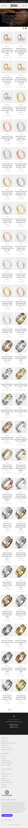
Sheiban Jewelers (5, 740)
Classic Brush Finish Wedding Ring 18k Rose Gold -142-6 (7, 138)
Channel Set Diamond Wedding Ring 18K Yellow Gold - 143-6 (7, 193)
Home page (3, 784)
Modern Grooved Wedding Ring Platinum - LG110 (7, 583)
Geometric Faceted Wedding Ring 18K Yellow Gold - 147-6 (7, 303)
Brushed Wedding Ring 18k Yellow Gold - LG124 (21, 385)
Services (3, 771)
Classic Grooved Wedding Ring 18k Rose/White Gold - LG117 (7, 555)
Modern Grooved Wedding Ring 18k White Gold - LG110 (21, 613)
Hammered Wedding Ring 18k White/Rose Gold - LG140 (7, 358)
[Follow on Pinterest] (13, 820)
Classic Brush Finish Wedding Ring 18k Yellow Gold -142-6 (20, 108)
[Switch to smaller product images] (26, 28)
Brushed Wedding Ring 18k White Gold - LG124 (21, 410)
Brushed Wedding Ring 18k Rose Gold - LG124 (7, 438)
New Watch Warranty (5, 780)
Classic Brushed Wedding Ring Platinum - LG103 (7, 697)
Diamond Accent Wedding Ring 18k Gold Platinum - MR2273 (20, 439)
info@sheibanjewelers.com (6, 749)
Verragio (7, 46)
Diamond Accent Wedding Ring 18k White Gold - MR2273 (21, 496)
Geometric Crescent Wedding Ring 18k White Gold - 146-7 (7, 275)
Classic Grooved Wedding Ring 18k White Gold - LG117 (21, 554)
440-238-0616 (4, 745)
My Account (3, 778)
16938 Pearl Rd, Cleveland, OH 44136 (8, 743)
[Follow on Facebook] (2, 820)
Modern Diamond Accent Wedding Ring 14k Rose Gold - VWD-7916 (7, 51)
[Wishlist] (5, 5)
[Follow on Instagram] (9, 820)
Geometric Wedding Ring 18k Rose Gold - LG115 (20, 669)
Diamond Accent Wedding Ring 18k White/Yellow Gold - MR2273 (20, 467)
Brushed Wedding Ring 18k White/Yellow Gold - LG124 (7, 411)
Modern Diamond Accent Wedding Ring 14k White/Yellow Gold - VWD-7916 (21, 80)
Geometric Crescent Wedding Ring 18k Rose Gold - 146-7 (7, 248)
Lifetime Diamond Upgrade (7, 762)
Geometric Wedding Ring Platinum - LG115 (7, 641)
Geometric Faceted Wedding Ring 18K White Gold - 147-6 (7, 330)
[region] (14, 722)
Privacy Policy (4, 786)
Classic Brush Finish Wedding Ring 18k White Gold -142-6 (7, 165)
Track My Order (4, 776)
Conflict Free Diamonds (6, 764)
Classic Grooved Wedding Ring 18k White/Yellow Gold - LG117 (20, 526)
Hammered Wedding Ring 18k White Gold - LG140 (21, 358)
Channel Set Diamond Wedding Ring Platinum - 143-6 (7, 220)
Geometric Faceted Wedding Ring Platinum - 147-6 (21, 275)
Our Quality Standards (5, 760)
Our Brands (3, 758)
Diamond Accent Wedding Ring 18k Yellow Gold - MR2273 (7, 466)
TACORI (21, 104)
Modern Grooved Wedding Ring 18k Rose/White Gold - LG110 (7, 614)
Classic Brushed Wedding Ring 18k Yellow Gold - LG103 (20, 697)
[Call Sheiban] (26, 1)
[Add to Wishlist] (12, 33)
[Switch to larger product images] (23, 28)
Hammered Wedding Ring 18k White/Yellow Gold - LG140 (21, 330)
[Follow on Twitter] (6, 820)
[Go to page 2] (18, 708)
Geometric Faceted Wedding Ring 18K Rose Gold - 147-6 (21, 303)
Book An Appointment (6, 747)
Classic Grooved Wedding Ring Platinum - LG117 (7, 525)
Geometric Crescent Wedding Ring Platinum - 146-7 (20, 248)
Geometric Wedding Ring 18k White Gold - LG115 (7, 669)
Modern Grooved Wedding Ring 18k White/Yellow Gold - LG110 (20, 584)
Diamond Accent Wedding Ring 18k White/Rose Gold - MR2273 (7, 497)
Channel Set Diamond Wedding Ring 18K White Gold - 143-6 (21, 193)
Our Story (3, 756)
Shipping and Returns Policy (7, 773)
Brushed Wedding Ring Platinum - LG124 (7, 385)
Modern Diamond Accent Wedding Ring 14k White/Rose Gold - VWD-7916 (21, 51)
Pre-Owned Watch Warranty (7, 782)
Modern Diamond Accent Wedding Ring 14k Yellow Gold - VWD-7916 (7, 80)
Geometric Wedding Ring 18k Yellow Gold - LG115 (21, 642)
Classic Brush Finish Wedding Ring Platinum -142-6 (20, 138)
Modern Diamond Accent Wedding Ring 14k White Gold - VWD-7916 (7, 109)
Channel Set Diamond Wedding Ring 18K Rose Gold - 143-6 (21, 165)
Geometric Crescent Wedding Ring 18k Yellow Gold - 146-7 (20, 220)
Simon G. (21, 326)
